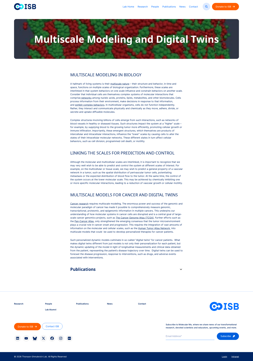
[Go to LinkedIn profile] (17, 338)
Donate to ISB (223, 6)
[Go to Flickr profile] (69, 338)
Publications (169, 6)
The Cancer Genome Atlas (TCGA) (135, 217)
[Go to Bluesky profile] (34, 338)
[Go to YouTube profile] (26, 338)
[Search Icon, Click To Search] (206, 6)
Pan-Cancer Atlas (84, 221)
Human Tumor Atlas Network (154, 228)
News (182, 6)
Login (224, 356)
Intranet (235, 356)
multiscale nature (119, 83)
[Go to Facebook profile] (52, 338)
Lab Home (128, 6)
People (155, 6)
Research (143, 6)
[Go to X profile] (43, 338)
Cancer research (79, 203)
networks (86, 97)
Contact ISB (52, 326)
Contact (193, 6)
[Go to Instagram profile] (60, 338)
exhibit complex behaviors (89, 104)
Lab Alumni (50, 309)
